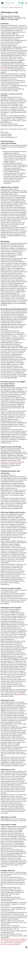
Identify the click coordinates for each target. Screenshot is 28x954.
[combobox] (11, 3)
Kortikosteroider (5, 356)
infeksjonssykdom (12, 396)
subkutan (16, 765)
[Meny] (26, 3)
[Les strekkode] (22, 3)
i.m (4, 109)
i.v (1, 109)
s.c (9, 109)
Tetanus (3, 771)
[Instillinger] (26, 947)
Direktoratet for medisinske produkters (14, 66)
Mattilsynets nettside (21, 694)
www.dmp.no (4, 69)
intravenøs (4, 99)
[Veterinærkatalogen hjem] (2, 2)
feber (14, 578)
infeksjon (13, 541)
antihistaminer (9, 334)
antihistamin (19, 346)
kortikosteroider (5, 346)
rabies (14, 904)
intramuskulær (7, 765)
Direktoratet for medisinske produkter (11, 62)
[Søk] (19, 3)
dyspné (25, 317)
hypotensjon (8, 319)
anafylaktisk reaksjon (6, 303)
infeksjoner (16, 659)
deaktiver (11, 7)
